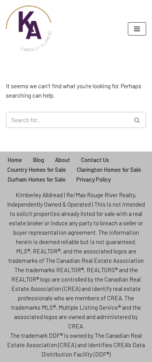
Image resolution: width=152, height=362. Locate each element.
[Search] (137, 120)
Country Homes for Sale (36, 169)
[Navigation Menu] (137, 29)
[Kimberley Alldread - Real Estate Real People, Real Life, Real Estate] (29, 28)
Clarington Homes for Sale (109, 169)
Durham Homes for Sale (36, 179)
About (62, 159)
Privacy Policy (93, 179)
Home (14, 159)
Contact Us (95, 159)
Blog (38, 159)
